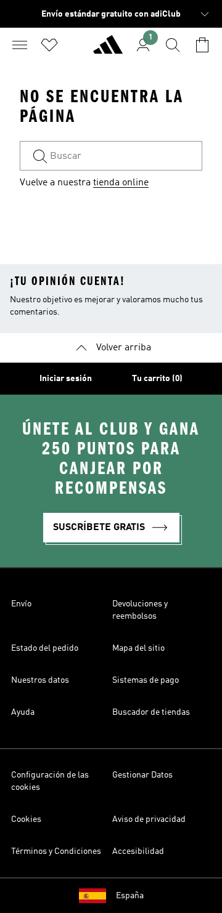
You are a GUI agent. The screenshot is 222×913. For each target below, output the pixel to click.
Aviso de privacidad (149, 819)
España (130, 895)
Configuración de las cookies (50, 781)
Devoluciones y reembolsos (140, 610)
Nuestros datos (40, 680)
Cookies (26, 819)
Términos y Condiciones (56, 851)
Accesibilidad (138, 851)
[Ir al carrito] (202, 45)
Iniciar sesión (65, 378)
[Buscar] (172, 45)
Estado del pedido (44, 648)
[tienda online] (108, 50)
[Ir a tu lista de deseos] (49, 45)
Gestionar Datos (142, 775)
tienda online (121, 183)
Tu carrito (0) (157, 378)
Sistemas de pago (145, 680)
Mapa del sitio (138, 648)
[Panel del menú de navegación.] (20, 45)
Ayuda (23, 712)
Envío (21, 604)
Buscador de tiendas (151, 712)
